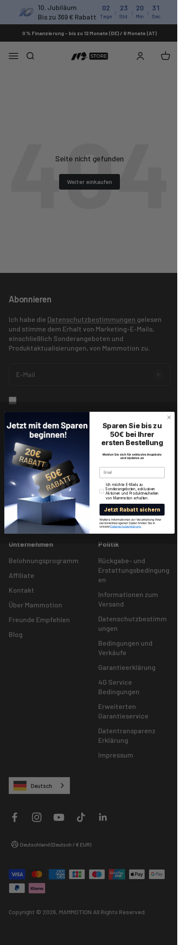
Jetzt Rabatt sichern (128, 509)
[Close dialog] (166, 417)
